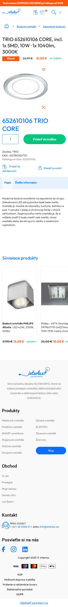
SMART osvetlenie (12, 433)
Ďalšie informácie (26, 182)
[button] (49, 168)
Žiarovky (41, 439)
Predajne (7, 482)
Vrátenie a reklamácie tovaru (19, 584)
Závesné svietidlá (46, 433)
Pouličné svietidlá (12, 427)
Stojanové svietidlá (13, 439)
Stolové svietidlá (11, 446)
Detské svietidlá (45, 420)
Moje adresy (9, 488)
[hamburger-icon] (60, 12)
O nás (5, 476)
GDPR (19, 594)
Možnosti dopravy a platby (19, 579)
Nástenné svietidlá (13, 420)
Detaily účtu (9, 495)
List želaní (7, 501)
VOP (19, 574)
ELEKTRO (41, 427)
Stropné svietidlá (12, 452)
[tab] (7, 183)
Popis (7, 182)
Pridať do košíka (44, 139)
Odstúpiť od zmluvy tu (34, 603)
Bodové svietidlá (26, 26)
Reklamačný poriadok (20, 589)
